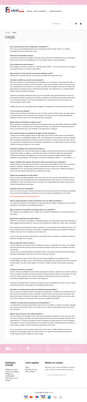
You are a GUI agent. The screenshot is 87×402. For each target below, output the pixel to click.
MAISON (29, 11)
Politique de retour (11, 369)
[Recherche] (70, 23)
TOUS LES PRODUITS (40, 11)
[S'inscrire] (72, 375)
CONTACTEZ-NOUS (55, 11)
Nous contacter (30, 371)
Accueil (7, 32)
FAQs (27, 367)
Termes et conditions (12, 372)
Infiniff (51, 392)
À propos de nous (31, 369)
